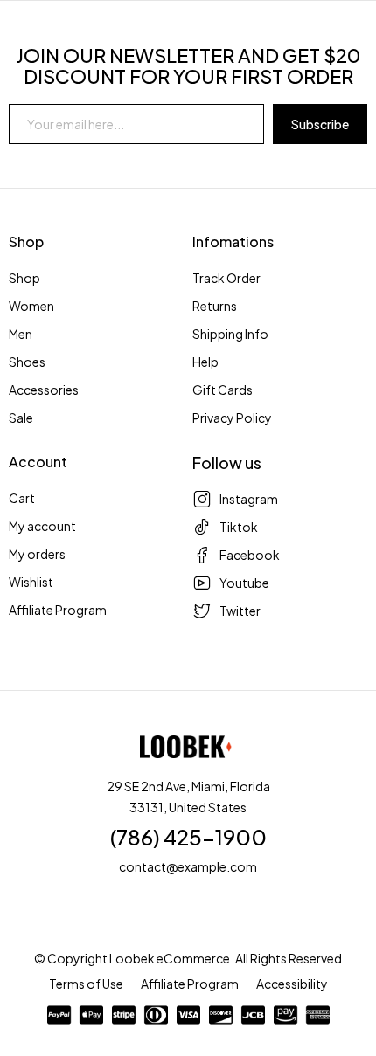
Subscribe (320, 124)
